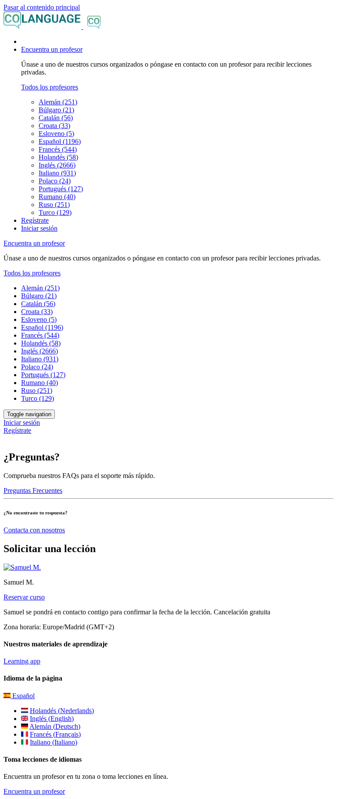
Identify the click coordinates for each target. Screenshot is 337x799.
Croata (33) (54, 125)
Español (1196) (60, 141)
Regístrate (35, 220)
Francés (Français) (55, 734)
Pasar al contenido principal (42, 7)
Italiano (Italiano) (53, 742)
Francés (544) (58, 149)
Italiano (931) (57, 173)
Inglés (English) (52, 718)
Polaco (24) (55, 181)
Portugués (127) (61, 189)
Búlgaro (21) (56, 110)
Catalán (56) (56, 117)
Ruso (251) (54, 204)
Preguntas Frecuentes (33, 490)
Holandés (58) (58, 157)
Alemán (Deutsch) (54, 726)
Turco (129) (55, 212)
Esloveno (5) (56, 133)
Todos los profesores (49, 87)
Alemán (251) (58, 102)
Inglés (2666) (57, 165)
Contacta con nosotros (34, 530)
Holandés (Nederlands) (62, 710)
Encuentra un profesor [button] (51, 49)
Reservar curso (24, 597)
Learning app (22, 661)
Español (23, 695)
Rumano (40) (57, 196)
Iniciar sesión (39, 228)
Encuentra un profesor (34, 791)
